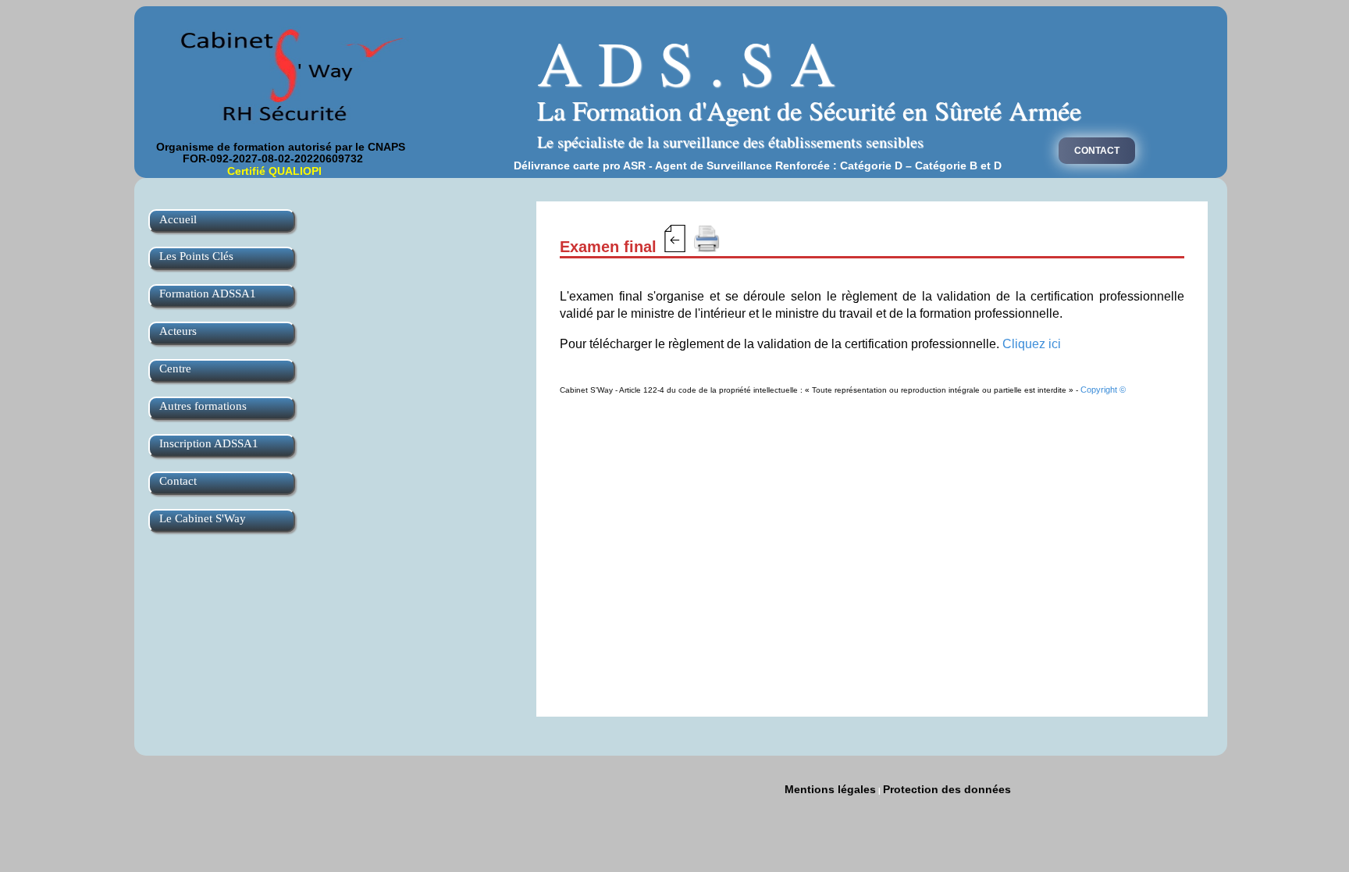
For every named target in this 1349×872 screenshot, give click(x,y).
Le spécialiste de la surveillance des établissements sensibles (730, 141)
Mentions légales (830, 789)
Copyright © (1103, 389)
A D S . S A (686, 61)
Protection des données (947, 789)
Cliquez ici (1031, 344)
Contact (1096, 150)
